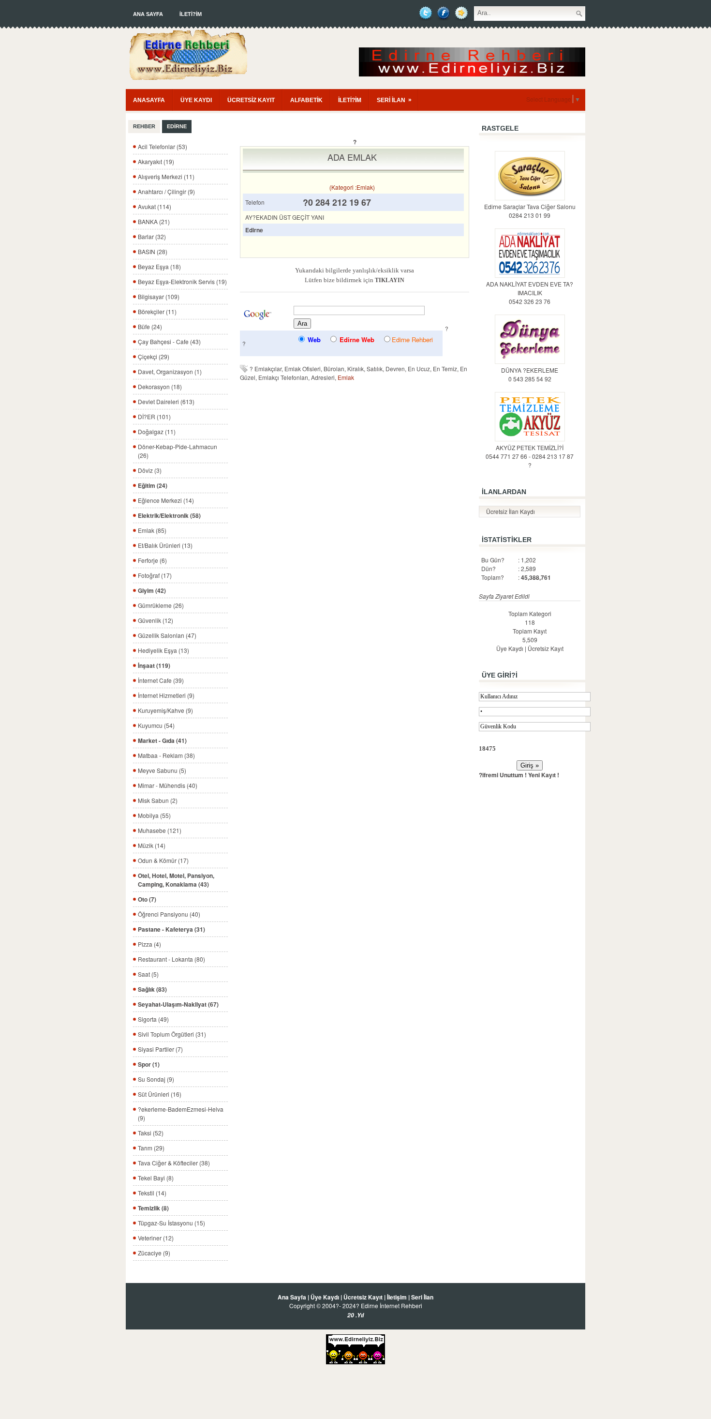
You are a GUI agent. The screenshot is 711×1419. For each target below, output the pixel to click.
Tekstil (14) (152, 1193)
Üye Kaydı (509, 648)
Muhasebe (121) (159, 830)
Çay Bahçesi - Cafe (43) (169, 341)
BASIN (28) (152, 251)
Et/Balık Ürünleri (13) (165, 545)
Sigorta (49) (153, 1019)
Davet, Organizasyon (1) (170, 371)
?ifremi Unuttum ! (503, 774)
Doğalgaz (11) (157, 431)
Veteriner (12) (156, 1238)
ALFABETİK (306, 100)
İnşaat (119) (154, 665)
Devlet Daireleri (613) (166, 401)
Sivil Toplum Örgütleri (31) (172, 1034)
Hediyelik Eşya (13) (163, 650)
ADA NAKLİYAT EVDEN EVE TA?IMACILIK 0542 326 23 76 (529, 292)
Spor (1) (149, 1064)
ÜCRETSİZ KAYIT (251, 100)
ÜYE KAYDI (196, 100)
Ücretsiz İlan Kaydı (510, 511)
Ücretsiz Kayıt (545, 648)
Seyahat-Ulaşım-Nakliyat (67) (178, 1004)
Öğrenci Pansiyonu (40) (169, 914)
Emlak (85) (152, 530)
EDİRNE (177, 126)
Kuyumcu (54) (156, 725)
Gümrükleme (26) (161, 605)
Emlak (346, 377)
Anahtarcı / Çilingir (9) (166, 191)
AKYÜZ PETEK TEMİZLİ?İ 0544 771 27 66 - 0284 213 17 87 (530, 451)
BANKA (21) (154, 221)
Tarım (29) (151, 1148)
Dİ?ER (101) (154, 416)
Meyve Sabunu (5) (162, 770)
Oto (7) (147, 899)
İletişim (397, 1297)
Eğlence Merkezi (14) (166, 500)
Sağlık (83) (152, 989)
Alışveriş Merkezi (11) (166, 176)
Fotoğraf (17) (155, 575)
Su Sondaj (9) (156, 1079)
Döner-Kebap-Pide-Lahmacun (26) (177, 450)
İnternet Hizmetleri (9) (166, 695)
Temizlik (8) (153, 1208)
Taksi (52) (150, 1133)
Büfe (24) (150, 326)
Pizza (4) (149, 944)
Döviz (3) (150, 470)
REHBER (144, 126)
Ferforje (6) (152, 560)
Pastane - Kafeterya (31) (171, 929)
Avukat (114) (154, 206)
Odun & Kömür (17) (163, 860)
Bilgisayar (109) (158, 296)
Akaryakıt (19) (156, 161)
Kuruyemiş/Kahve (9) (165, 710)
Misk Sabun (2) (158, 800)
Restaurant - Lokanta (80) (171, 959)
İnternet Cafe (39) (161, 680)
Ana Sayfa (148, 14)
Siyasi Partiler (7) (160, 1049)
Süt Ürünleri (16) (159, 1094)
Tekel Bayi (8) (156, 1178)
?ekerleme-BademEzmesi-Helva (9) (180, 1113)
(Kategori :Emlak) (352, 187)
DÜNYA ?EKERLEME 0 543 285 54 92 (529, 374)
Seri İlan (422, 1297)
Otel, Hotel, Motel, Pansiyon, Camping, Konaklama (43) (176, 880)
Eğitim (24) (152, 485)
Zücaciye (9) (154, 1253)
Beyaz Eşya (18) (159, 266)
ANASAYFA (149, 100)
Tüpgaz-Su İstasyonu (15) (171, 1223)
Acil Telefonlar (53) (162, 146)
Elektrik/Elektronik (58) (169, 515)
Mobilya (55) (154, 815)
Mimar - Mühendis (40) (167, 785)
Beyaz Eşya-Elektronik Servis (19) (182, 281)
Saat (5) (148, 974)
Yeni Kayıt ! (543, 774)
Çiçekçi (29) (153, 356)
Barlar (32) (152, 236)
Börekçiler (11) (157, 311)
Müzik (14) (151, 845)
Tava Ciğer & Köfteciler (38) (174, 1163)
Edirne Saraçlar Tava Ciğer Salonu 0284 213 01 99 (530, 210)
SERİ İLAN (394, 100)
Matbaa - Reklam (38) (166, 755)
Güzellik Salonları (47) (167, 635)
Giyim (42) (152, 590)
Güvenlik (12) (155, 620)
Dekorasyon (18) (160, 386)
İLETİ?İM (190, 14)
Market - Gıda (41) (162, 740)
